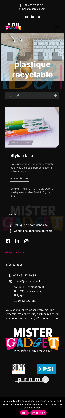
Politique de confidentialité (30, 225)
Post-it (38, 192)
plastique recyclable (21, 192)
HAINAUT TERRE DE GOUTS (37, 188)
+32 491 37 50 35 (33, 5)
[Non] (60, 407)
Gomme (15, 188)
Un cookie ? (38, 412)
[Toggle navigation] (57, 26)
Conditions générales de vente (32, 230)
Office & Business (20, 142)
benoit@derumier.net (33, 8)
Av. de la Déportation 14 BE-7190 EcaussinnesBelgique (28, 291)
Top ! (24, 412)
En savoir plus (19, 178)
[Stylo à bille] (33, 127)
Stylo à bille (21, 155)
